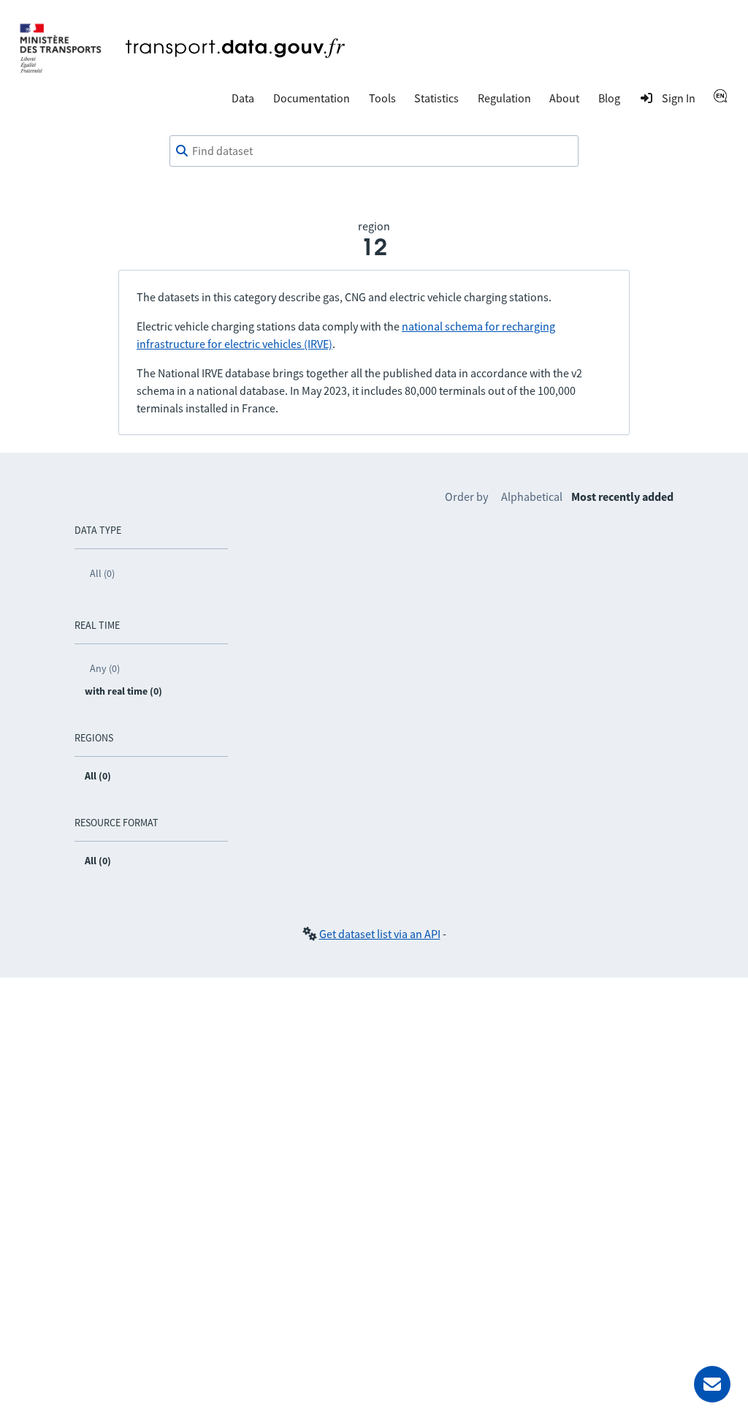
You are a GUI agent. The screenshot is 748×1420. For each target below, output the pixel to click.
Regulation (504, 98)
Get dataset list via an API (379, 933)
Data (243, 98)
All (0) (102, 573)
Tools (382, 98)
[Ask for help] (712, 1384)
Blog (609, 98)
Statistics (436, 98)
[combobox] (374, 151)
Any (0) (105, 668)
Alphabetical (531, 496)
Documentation (311, 98)
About (564, 98)
